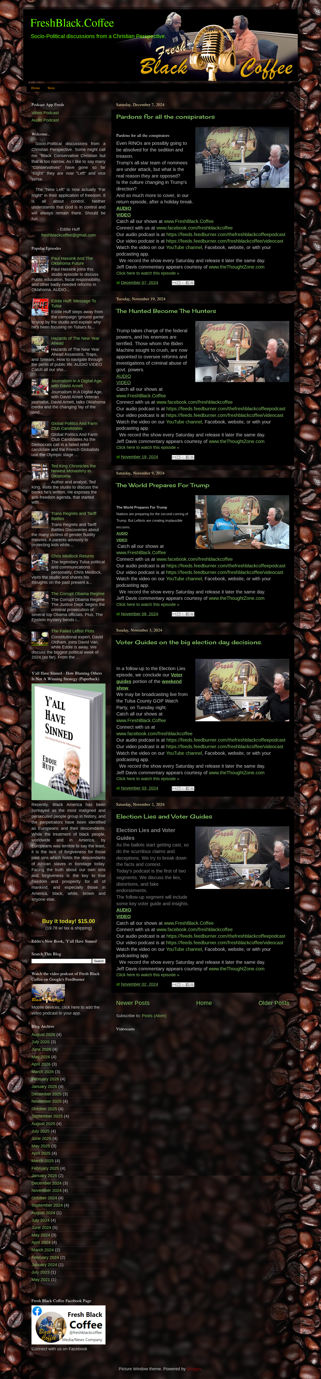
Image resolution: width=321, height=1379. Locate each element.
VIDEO (123, 214)
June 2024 (41, 1227)
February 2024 (45, 1257)
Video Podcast (45, 113)
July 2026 (40, 1041)
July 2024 (40, 1220)
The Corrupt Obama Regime (78, 593)
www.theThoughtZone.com (237, 266)
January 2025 (44, 1175)
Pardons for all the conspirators (165, 116)
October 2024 (44, 1198)
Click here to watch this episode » (147, 273)
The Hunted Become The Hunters (166, 310)
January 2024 (44, 1264)
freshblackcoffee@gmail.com (68, 235)
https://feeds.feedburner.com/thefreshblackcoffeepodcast (226, 234)
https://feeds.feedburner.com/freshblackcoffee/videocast (224, 241)
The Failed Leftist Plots (72, 631)
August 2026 (43, 1034)
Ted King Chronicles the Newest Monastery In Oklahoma (73, 471)
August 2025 (43, 1123)
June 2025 (41, 1138)
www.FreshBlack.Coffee (189, 221)
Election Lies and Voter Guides (164, 816)
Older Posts (274, 1003)
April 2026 (41, 1064)
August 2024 (43, 1212)
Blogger (194, 1369)
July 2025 (40, 1131)
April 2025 (41, 1153)
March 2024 (42, 1250)
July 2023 (40, 1272)
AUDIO (123, 208)
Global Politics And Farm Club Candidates (74, 426)
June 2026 (41, 1049)
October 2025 (44, 1108)
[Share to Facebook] (187, 283)
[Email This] (174, 283)
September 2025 (47, 1116)
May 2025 (40, 1146)
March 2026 (42, 1071)
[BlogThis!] (178, 283)
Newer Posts (133, 1003)
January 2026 (44, 1086)
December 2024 (46, 1183)
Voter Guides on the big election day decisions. (189, 642)
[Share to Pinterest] (192, 283)
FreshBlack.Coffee (72, 22)
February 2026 (45, 1079)
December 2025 (46, 1094)
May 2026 (40, 1057)
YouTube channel (184, 247)
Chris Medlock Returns (72, 556)
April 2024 (41, 1242)
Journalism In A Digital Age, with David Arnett (76, 383)
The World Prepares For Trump (162, 485)
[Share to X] (183, 283)
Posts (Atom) (154, 1015)
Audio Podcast (45, 120)
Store (51, 87)
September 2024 (47, 1205)
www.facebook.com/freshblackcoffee (195, 227)
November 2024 (46, 1190)
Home (35, 87)
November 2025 (46, 1101)
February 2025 (45, 1168)
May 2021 (40, 1279)
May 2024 (40, 1235)
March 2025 (42, 1160)
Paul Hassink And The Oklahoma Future (72, 261)
